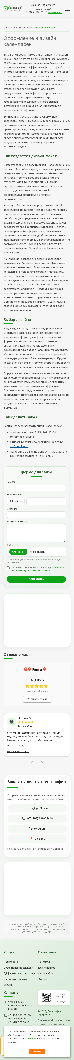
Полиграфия (26, 27)
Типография (10, 27)
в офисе (40, 838)
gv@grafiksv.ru (19, 446)
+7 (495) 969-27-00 (40, 818)
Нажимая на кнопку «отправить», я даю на (38, 569)
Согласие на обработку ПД (52, 1024)
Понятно (37, 1051)
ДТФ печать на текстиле (19, 973)
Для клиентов (46, 967)
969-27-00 (43, 5)
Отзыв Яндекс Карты (18, 751)
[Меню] (67, 9)
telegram (39, 828)
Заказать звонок (55, 12)
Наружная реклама (15, 979)
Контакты (44, 961)
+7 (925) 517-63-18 (18, 1022)
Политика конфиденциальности (54, 1020)
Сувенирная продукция (18, 967)
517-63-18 (35, 12)
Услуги (8, 984)
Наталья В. (24, 717)
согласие (60, 567)
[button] (32, 762)
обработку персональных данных (33, 570)
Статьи (42, 979)
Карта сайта (45, 973)
